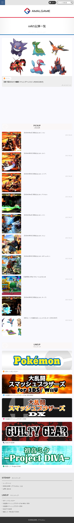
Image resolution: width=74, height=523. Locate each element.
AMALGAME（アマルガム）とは (13, 486)
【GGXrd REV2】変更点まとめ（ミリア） (35, 174)
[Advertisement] (37, 105)
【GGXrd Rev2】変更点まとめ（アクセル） (35, 194)
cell (64, 85)
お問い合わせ (7, 489)
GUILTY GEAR (7, 509)
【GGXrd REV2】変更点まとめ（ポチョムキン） (37, 256)
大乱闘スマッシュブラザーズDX (12, 506)
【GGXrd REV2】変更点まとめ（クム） (34, 235)
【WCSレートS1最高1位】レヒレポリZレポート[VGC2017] (40, 318)
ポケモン (8, 78)
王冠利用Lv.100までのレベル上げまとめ (34, 277)
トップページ (7, 483)
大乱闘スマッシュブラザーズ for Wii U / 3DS (16, 503)
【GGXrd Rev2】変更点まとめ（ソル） (34, 132)
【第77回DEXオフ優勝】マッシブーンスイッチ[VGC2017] (23, 82)
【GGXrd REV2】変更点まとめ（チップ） (35, 297)
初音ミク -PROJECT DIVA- (11, 512)
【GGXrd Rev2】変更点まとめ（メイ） (34, 215)
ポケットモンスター (9, 500)
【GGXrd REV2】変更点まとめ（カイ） (34, 153)
